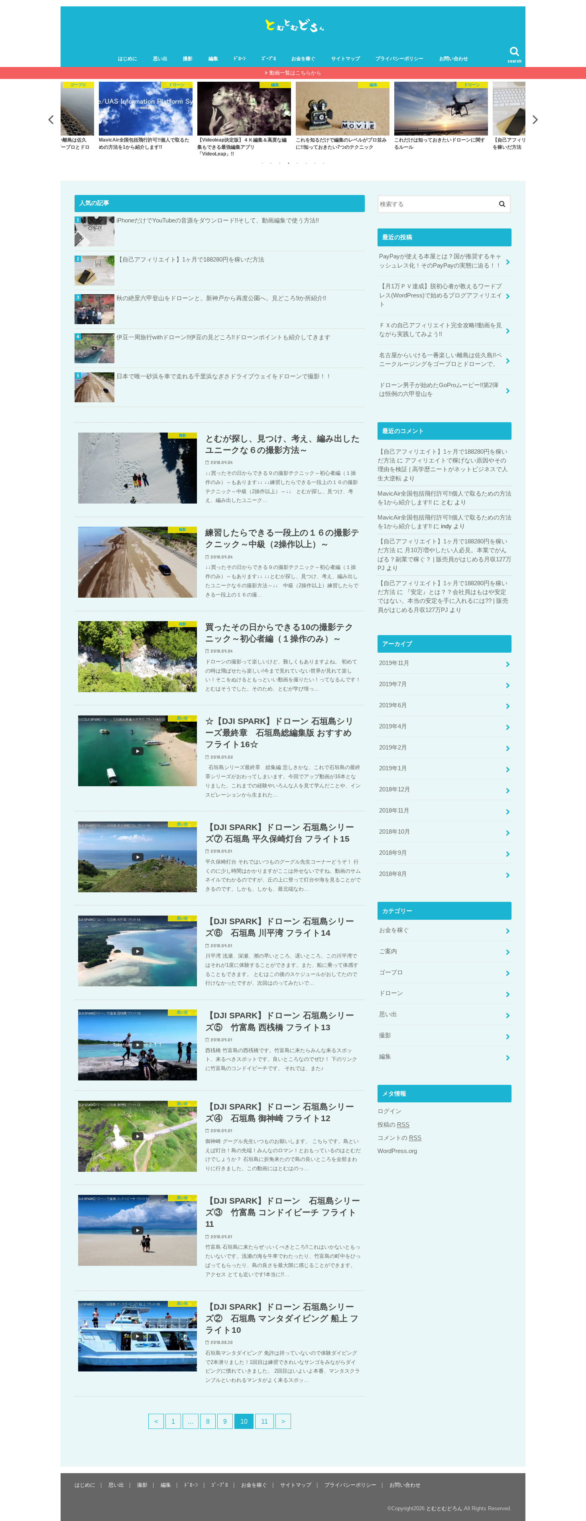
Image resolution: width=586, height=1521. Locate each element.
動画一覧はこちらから (295, 73)
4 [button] (289, 163)
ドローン (391, 993)
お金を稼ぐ (303, 58)
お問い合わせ (453, 58)
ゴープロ (391, 972)
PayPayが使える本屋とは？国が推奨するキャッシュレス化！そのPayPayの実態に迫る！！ (440, 260)
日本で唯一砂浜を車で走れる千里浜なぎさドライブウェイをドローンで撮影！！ (224, 376)
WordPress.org (397, 1151)
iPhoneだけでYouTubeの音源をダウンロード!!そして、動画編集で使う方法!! (217, 220)
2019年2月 (393, 747)
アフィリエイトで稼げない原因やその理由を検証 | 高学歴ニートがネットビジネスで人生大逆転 (443, 469)
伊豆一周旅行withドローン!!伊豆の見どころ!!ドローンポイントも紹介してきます (223, 337)
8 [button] (324, 163)
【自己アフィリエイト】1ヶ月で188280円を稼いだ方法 (190, 259)
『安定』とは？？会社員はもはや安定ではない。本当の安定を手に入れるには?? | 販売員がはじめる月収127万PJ (443, 601)
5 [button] (297, 163)
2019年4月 (393, 726)
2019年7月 (393, 684)
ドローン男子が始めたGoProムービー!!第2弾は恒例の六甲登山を (438, 389)
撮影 (188, 58)
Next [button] (535, 119)
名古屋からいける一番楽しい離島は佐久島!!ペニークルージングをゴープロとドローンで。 (440, 359)
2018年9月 (393, 853)
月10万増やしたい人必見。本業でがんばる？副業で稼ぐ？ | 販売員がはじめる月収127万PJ (444, 559)
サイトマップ (345, 58)
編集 (213, 58)
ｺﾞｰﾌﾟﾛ (269, 58)
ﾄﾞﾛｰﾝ (240, 58)
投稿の (393, 1125)
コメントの (399, 1138)
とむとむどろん (444, 1508)
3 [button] (280, 163)
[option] (145, 115)
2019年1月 (393, 768)
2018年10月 (394, 831)
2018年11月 (394, 810)
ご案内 (388, 951)
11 (264, 1421)
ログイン (389, 1111)
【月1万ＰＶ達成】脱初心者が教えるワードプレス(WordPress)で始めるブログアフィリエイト (440, 295)
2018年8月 (393, 874)
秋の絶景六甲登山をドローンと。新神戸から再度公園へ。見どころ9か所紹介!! (221, 298)
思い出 (160, 58)
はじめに (127, 58)
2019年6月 (393, 705)
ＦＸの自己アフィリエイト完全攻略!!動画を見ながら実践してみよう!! (440, 329)
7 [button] (315, 163)
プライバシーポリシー (399, 58)
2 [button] (271, 163)
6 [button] (306, 163)
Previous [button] (51, 119)
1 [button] (262, 163)
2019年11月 (394, 663)
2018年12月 (394, 789)
